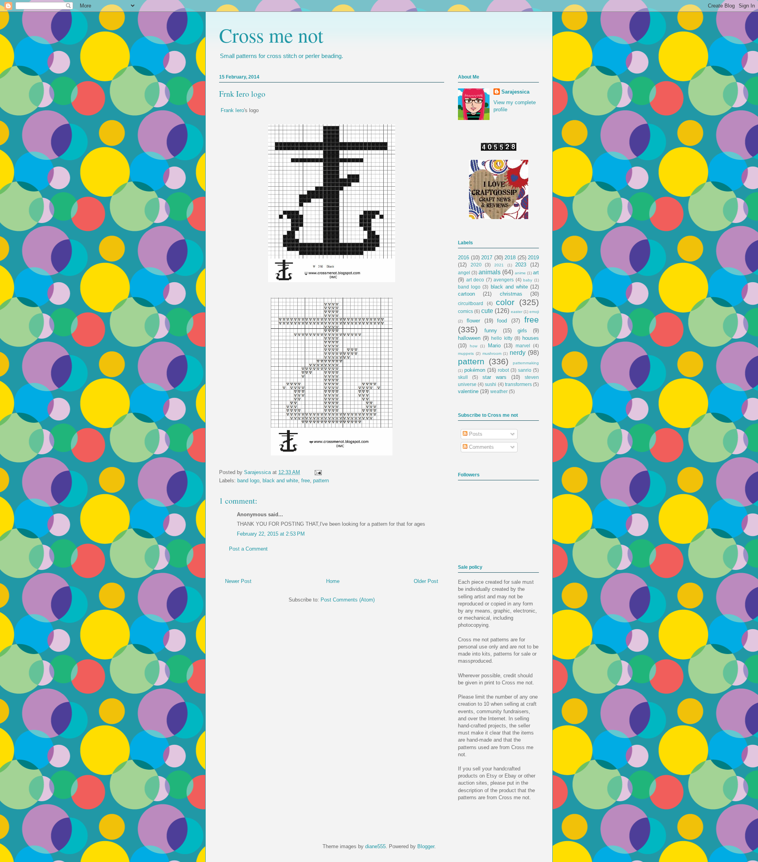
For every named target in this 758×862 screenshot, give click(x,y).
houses (530, 338)
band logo (248, 480)
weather (499, 391)
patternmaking (526, 363)
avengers (503, 279)
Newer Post (238, 581)
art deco (475, 279)
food (502, 321)
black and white (280, 480)
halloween (469, 338)
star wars (494, 377)
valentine (468, 391)
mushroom (491, 353)
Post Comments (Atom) (348, 600)
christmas (511, 294)
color (505, 302)
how (473, 346)
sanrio (524, 370)
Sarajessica (258, 472)
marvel (523, 345)
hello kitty (501, 338)
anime (520, 273)
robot (503, 370)
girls (522, 331)
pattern (321, 480)
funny (490, 331)
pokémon (474, 370)
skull (463, 377)
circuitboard (470, 303)
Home (333, 581)
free (305, 480)
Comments (480, 447)
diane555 (375, 846)
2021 (499, 265)
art (536, 272)
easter (516, 311)
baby (527, 280)
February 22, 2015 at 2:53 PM (271, 534)
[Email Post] (317, 472)
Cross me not (271, 35)
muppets (466, 353)
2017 (486, 257)
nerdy (517, 352)
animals (489, 272)
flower (473, 321)
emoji (534, 311)
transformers (518, 384)
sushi (490, 384)
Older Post (426, 581)
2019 (533, 257)
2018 (510, 257)
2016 (463, 257)
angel (464, 272)
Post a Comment (248, 549)
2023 (520, 265)
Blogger (425, 846)
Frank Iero (232, 110)
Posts (474, 434)
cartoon (466, 294)
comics (465, 311)
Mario (494, 346)
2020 (476, 264)
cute (487, 310)
